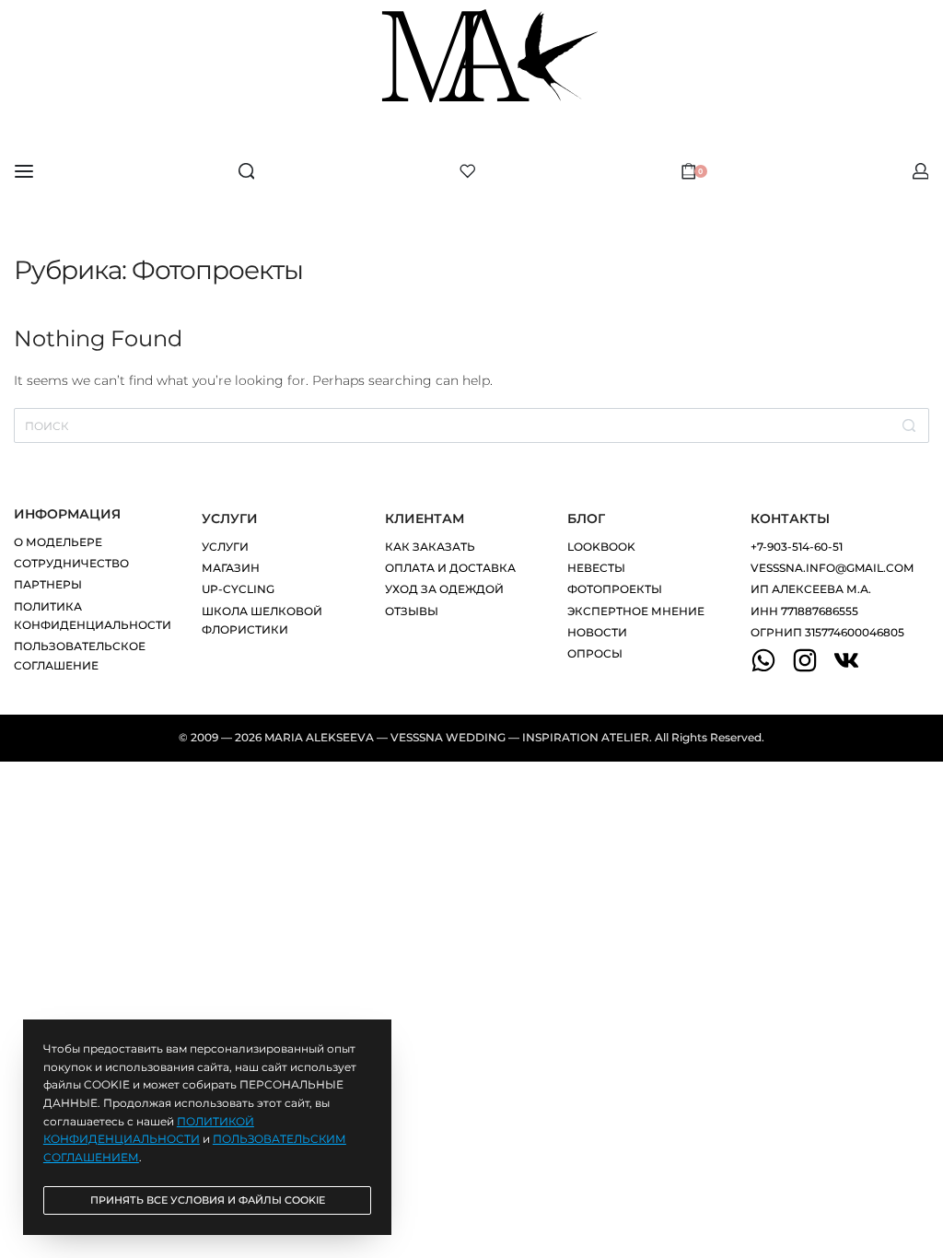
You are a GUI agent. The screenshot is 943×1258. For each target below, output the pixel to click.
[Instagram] (805, 660)
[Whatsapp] (763, 660)
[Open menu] (24, 171)
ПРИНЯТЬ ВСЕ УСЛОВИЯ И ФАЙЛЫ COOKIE (207, 1200)
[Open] (468, 171)
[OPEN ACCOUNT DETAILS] (921, 171)
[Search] (909, 425)
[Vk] (846, 660)
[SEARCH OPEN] (247, 171)
